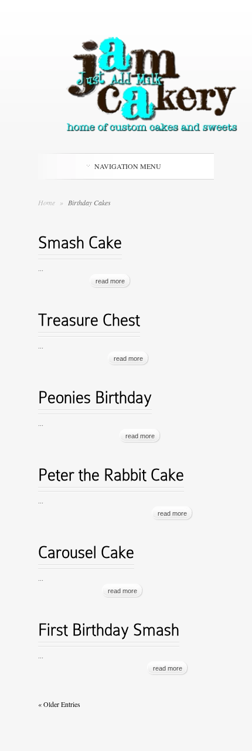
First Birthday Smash (108, 630)
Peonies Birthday (95, 397)
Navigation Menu (127, 166)
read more (110, 281)
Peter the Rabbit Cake (111, 475)
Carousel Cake (86, 552)
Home (46, 202)
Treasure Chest (89, 320)
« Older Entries (59, 704)
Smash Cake (80, 243)
